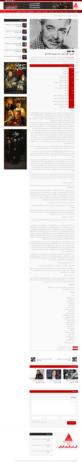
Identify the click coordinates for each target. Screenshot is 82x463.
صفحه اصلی (75, 11)
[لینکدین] (77, 79)
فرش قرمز (66, 11)
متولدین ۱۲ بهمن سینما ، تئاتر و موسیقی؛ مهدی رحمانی (44, 359)
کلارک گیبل (68, 349)
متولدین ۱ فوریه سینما (60, 349)
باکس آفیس (39, 11)
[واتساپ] (77, 76)
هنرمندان (68, 51)
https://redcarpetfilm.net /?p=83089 (64, 347)
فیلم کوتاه (24, 11)
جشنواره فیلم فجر (31, 11)
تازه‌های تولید (45, 11)
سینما (74, 15)
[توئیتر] (77, 65)
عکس (56, 11)
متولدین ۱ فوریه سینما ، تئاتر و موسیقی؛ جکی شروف (38, 381)
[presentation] (75, 386)
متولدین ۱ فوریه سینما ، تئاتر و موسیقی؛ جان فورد (63, 359)
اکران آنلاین (18, 11)
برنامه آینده (61, 11)
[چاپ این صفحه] (77, 62)
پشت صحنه (51, 11)
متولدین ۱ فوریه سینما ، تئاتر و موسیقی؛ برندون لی (55, 381)
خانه (77, 15)
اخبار (70, 11)
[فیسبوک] (77, 69)
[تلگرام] (77, 72)
